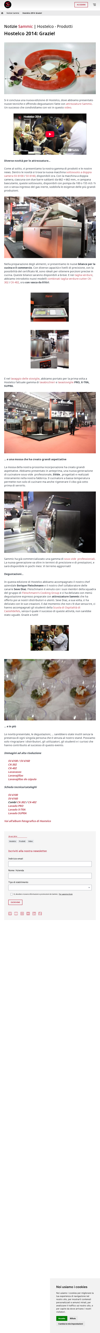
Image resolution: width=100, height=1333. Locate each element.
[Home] (7, 4)
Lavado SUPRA (17, 813)
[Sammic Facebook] (40, 913)
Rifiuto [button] (73, 1318)
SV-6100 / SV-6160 (19, 761)
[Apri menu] (95, 5)
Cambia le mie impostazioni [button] (70, 1324)
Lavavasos (14, 772)
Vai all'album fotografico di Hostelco (27, 821)
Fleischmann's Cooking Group (40, 593)
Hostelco (46, 26)
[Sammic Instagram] (22, 913)
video (67, 107)
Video (30, 841)
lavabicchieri (47, 382)
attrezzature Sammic (79, 104)
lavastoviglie (66, 382)
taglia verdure (83, 275)
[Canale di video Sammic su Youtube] (16, 913)
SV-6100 (13, 795)
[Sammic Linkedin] (34, 913)
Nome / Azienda (16, 870)
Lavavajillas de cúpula (22, 779)
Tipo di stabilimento (18, 882)
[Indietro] (91, 5)
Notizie (18, 26)
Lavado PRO (15, 806)
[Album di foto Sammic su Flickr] (28, 913)
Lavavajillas (15, 775)
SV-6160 (30, 176)
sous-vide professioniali (79, 559)
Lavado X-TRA (16, 809)
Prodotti (65, 26)
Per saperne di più (66, 894)
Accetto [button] (61, 1318)
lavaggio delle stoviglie (25, 378)
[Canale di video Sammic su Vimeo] (10, 913)
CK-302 (12, 764)
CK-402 (15, 282)
